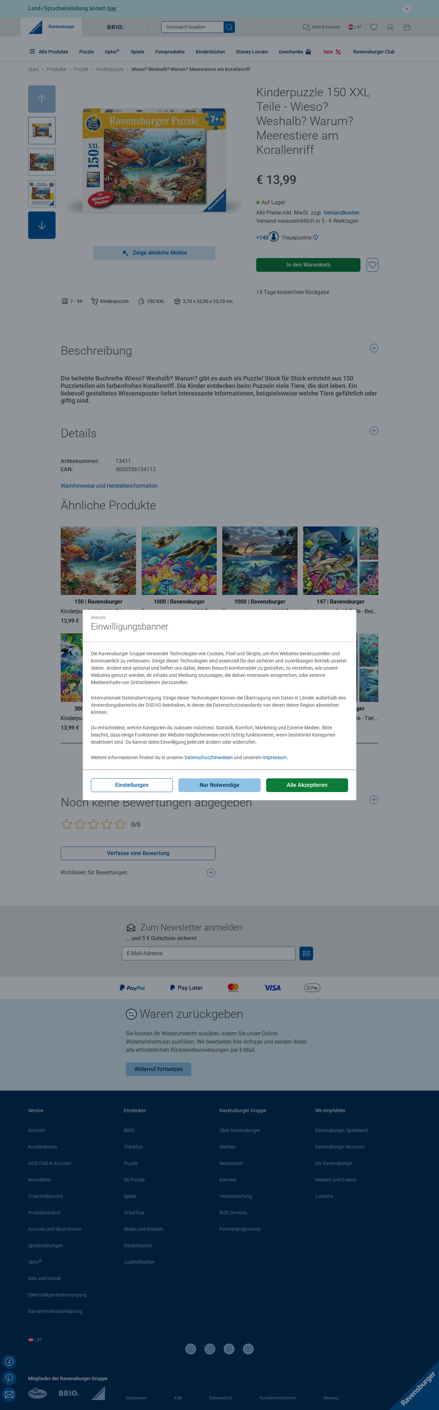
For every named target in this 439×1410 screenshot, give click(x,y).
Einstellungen (132, 785)
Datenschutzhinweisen (209, 757)
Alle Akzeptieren (307, 785)
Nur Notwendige (219, 785)
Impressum (275, 757)
